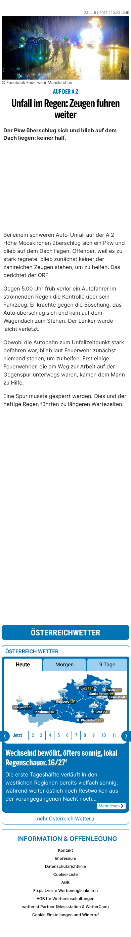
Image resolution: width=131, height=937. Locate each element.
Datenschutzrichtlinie (65, 866)
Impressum (65, 858)
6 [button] (67, 735)
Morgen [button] (64, 664)
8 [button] (85, 735)
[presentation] (5, 736)
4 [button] (50, 735)
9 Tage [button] (107, 664)
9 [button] (93, 735)
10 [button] (103, 735)
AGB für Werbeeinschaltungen (66, 898)
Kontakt (65, 850)
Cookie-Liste (65, 874)
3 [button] (41, 735)
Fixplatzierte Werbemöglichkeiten (65, 890)
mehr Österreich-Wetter (63, 818)
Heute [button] (23, 664)
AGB (65, 882)
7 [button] (76, 735)
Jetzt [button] (17, 735)
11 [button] (114, 735)
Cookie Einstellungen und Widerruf (65, 914)
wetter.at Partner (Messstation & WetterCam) (65, 906)
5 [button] (58, 735)
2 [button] (33, 735)
